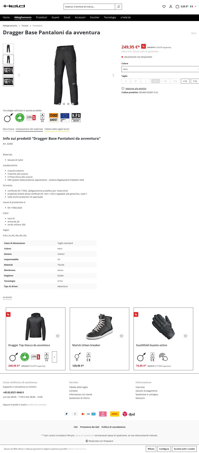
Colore (124, 63)
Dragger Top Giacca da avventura (29, 345)
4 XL (185, 81)
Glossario (140, 398)
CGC (76, 427)
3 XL (175, 81)
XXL (165, 81)
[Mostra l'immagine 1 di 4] (59, 104)
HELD (193, 33)
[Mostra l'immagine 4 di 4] (73, 104)
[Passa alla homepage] (14, 5)
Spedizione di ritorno (79, 398)
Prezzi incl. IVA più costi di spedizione (139, 51)
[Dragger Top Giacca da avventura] (35, 326)
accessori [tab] (7, 297)
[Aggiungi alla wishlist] (58, 336)
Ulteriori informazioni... (77, 449)
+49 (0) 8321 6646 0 (13, 392)
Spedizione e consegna (147, 394)
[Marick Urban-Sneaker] (99, 326)
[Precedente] (19, 75)
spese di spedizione (84, 435)
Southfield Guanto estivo (151, 345)
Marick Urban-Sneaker (86, 345)
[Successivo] (113, 75)
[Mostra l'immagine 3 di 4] (68, 104)
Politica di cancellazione (113, 427)
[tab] (8, 129)
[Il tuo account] (170, 6)
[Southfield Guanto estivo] (163, 326)
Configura (164, 448)
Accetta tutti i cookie (184, 448)
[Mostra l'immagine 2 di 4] (64, 104)
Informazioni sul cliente (80, 394)
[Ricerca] (118, 7)
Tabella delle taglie (78, 387)
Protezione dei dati (89, 427)
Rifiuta (151, 448)
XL (155, 81)
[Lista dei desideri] (164, 6)
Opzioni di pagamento (146, 390)
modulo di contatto (36, 404)
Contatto (73, 390)
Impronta (140, 387)
